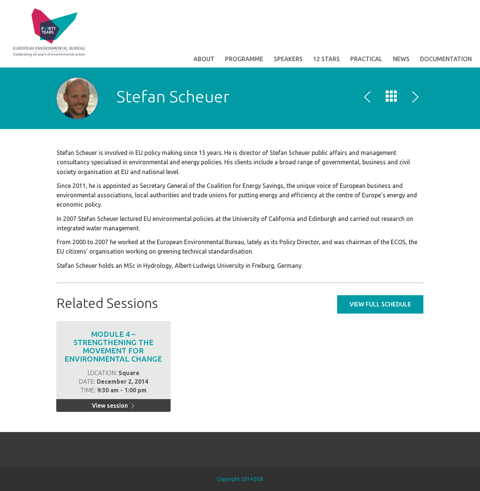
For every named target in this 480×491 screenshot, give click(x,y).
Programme (244, 59)
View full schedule (380, 304)
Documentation (446, 59)
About (204, 59)
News (401, 59)
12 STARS (326, 59)
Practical (366, 59)
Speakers (288, 59)
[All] (392, 98)
